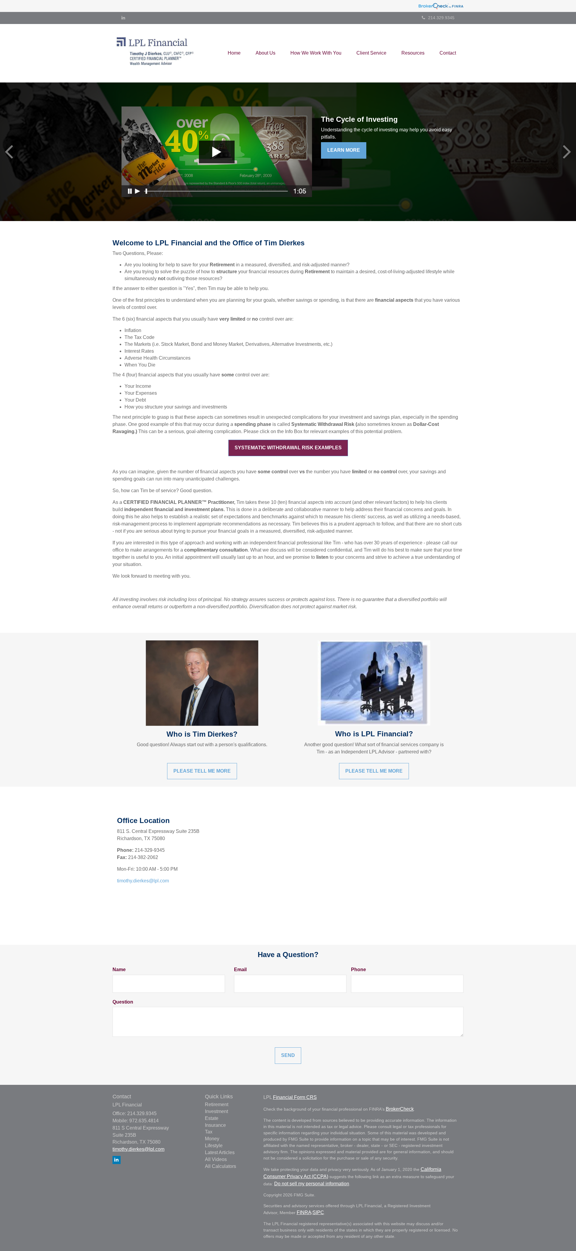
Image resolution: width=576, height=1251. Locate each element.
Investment (216, 1111)
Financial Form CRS (295, 1097)
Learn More (343, 150)
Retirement (216, 1104)
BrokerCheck (400, 1109)
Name (119, 969)
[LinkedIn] (123, 18)
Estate (211, 1118)
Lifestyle (214, 1145)
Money (212, 1138)
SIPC (318, 1212)
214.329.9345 (441, 17)
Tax (208, 1131)
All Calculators (220, 1166)
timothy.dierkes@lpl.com (143, 880)
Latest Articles (220, 1152)
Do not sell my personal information (311, 1183)
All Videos (216, 1159)
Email (240, 969)
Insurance (215, 1125)
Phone (358, 969)
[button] (265, 53)
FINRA (304, 1212)
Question (122, 1001)
